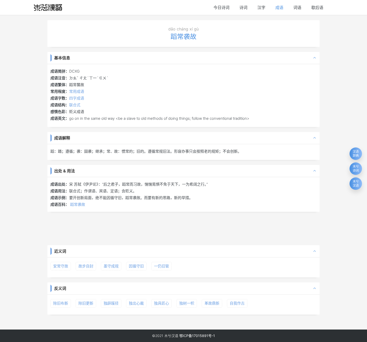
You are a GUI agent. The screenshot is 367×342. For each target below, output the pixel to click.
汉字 (261, 7)
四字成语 (76, 98)
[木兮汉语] (48, 7)
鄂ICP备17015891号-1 (197, 336)
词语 (297, 7)
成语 (279, 7)
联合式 (74, 105)
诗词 (243, 7)
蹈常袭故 (77, 204)
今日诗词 (221, 7)
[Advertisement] (183, 228)
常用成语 (76, 91)
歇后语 (317, 7)
